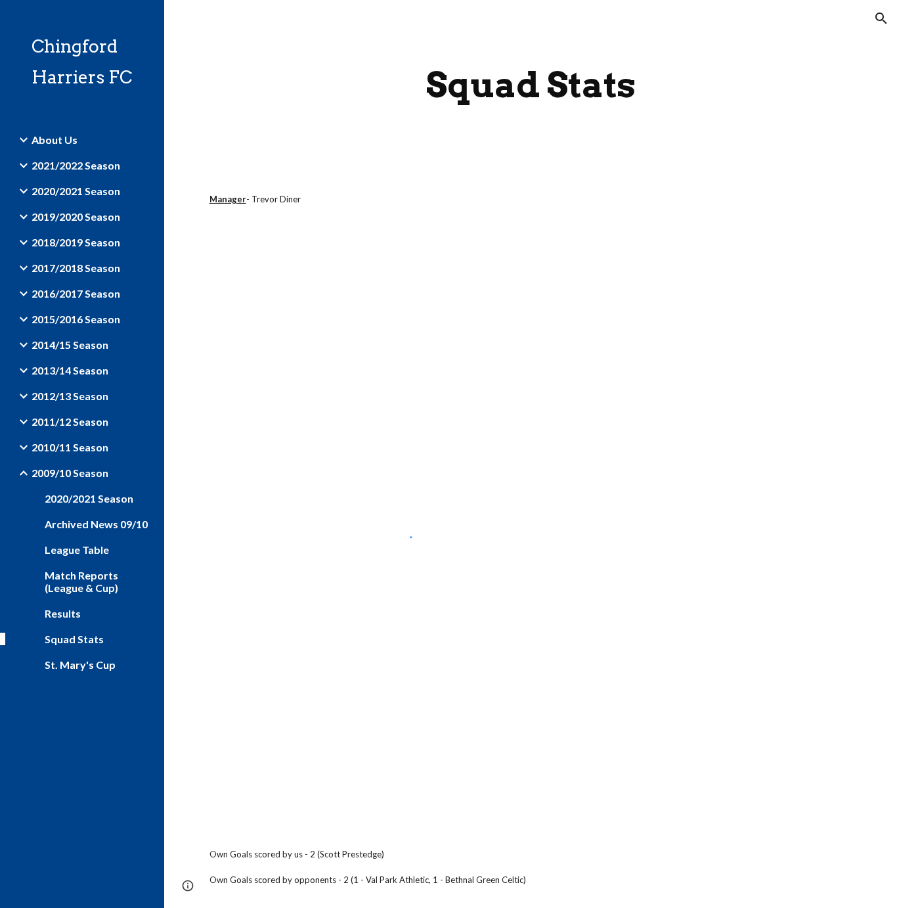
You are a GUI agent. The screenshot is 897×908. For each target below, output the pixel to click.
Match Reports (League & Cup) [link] (81, 581)
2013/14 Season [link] (70, 370)
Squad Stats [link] (74, 639)
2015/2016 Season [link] (76, 319)
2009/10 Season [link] (70, 472)
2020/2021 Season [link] (76, 191)
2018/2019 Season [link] (76, 242)
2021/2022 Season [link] (76, 165)
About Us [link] (54, 139)
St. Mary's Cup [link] (80, 664)
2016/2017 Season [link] (76, 293)
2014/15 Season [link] (70, 344)
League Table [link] (77, 549)
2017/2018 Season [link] (76, 267)
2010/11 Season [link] (70, 447)
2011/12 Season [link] (70, 421)
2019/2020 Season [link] (76, 216)
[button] (881, 18)
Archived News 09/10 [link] (96, 524)
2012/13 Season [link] (70, 396)
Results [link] (63, 613)
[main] (531, 85)
